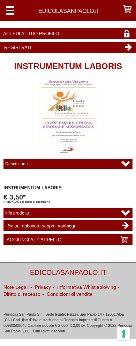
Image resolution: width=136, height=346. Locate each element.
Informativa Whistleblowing (86, 287)
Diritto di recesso (21, 294)
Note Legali (16, 287)
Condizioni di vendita (69, 294)
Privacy (43, 287)
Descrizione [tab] (16, 163)
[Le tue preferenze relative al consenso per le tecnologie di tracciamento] (123, 333)
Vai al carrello (127, 9)
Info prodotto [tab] (17, 213)
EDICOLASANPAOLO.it (68, 11)
